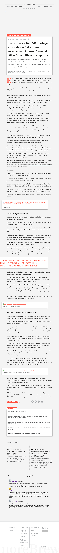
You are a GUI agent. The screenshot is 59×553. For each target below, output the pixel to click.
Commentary (23, 531)
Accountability (24, 527)
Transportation (24, 547)
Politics (22, 543)
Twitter (41, 6)
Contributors (34, 529)
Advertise (33, 532)
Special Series (12, 529)
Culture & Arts (23, 534)
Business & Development (23, 529)
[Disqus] (29, 497)
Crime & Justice (24, 533)
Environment (23, 538)
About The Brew (35, 527)
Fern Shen (12, 39)
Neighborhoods (24, 542)
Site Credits (43, 546)
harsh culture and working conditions (40, 165)
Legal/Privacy (34, 533)
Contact (33, 530)
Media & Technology (23, 540)
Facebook (39, 6)
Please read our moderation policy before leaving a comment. (26, 476)
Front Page (12, 527)
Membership (34, 535)
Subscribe (44, 530)
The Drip (11, 530)
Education (22, 536)
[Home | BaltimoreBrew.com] (29, 4)
